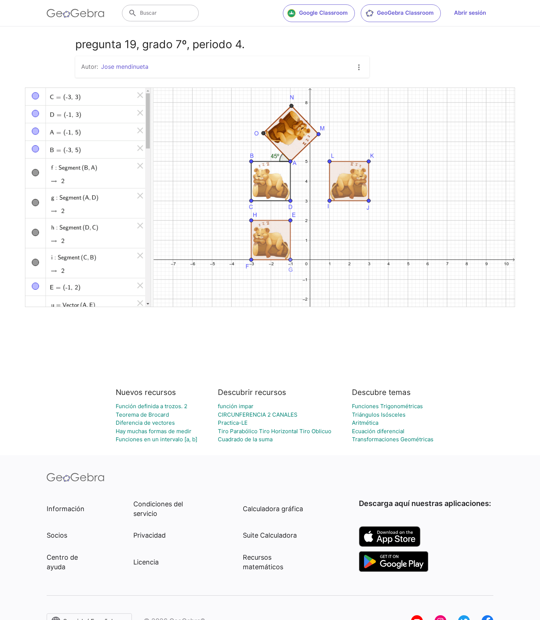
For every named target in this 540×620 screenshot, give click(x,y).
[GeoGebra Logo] (75, 13)
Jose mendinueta (124, 66)
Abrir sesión (470, 12)
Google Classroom (323, 12)
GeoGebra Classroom (405, 12)
